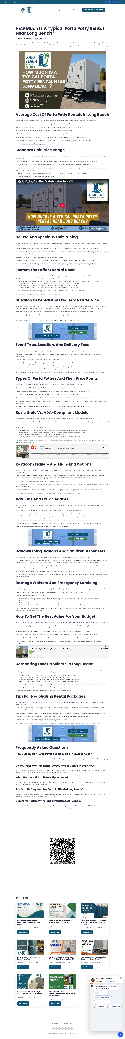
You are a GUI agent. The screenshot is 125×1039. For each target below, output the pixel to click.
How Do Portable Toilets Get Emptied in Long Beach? (60, 921)
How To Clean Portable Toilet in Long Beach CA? (30, 958)
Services (48, 10)
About (66, 10)
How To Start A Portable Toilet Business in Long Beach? (93, 958)
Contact (75, 10)
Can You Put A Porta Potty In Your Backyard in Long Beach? (29, 993)
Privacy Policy (56, 1024)
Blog (58, 10)
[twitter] (107, 2)
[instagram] (110, 2)
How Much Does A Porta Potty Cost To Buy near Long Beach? (61, 958)
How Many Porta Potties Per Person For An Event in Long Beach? (28, 922)
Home (39, 10)
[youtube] (116, 2)
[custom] (119, 2)
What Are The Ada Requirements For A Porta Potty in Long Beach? (62, 993)
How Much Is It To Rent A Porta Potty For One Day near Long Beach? (93, 922)
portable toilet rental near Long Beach (33, 144)
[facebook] (104, 2)
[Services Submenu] (52, 9)
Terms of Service (68, 1024)
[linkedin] (113, 2)
